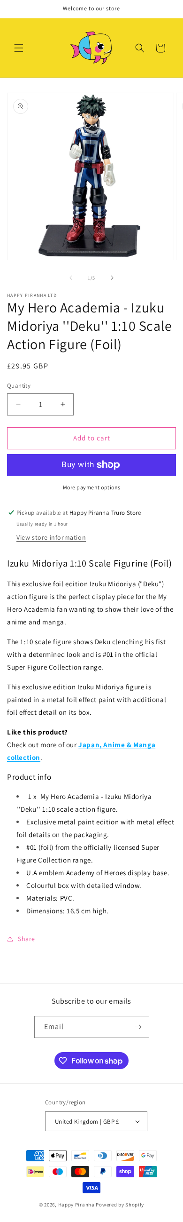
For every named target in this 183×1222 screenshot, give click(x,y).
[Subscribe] (138, 1027)
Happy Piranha (76, 1204)
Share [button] (26, 938)
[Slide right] (112, 277)
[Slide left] (71, 277)
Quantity (18, 386)
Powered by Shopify (120, 1204)
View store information (51, 537)
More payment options (92, 487)
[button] (18, 48)
